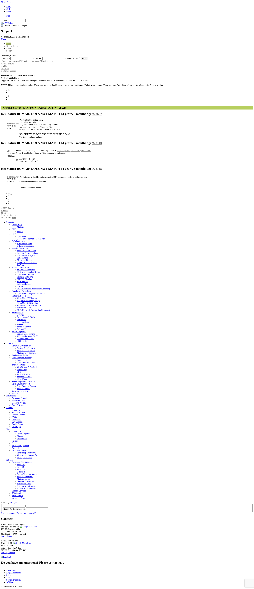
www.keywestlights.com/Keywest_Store (36, 127)
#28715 (97, 168)
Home (3, 39)
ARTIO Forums (7, 64)
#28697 (97, 114)
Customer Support (8, 71)
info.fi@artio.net (8, 552)
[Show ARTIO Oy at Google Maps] (22, 543)
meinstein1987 (13, 124)
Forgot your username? (31, 61)
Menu (3, 2)
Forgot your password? (11, 61)
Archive (4, 66)
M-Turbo (5, 68)
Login (6, 509)
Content (9, 2)
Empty (14, 502)
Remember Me (19, 509)
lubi (8, 151)
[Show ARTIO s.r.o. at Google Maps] (28, 527)
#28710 (97, 143)
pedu (14, 217)
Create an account (48, 61)
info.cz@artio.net (8, 536)
